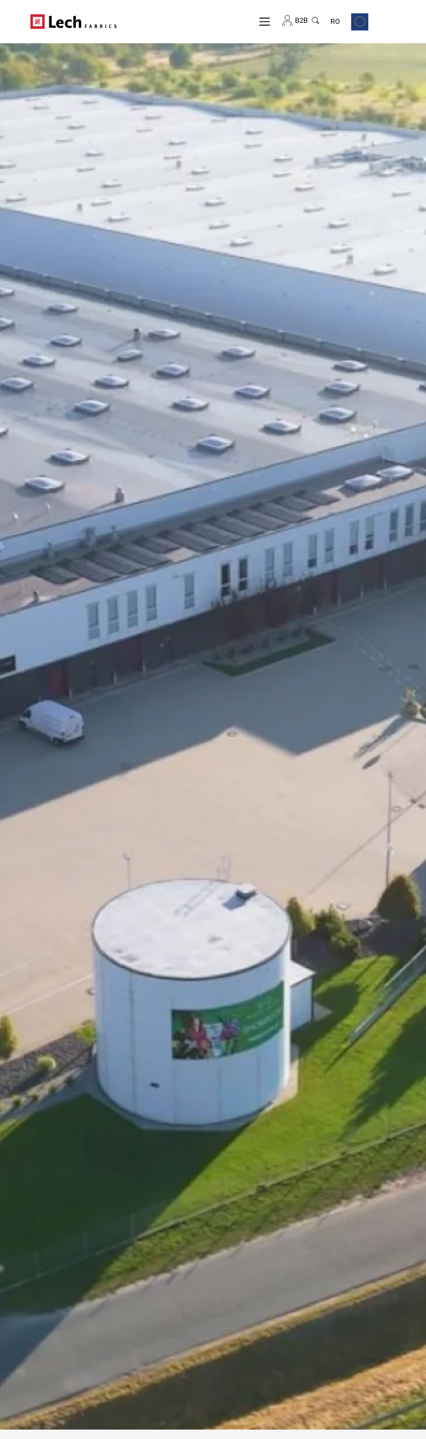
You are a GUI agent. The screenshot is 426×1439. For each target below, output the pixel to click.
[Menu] (265, 21)
